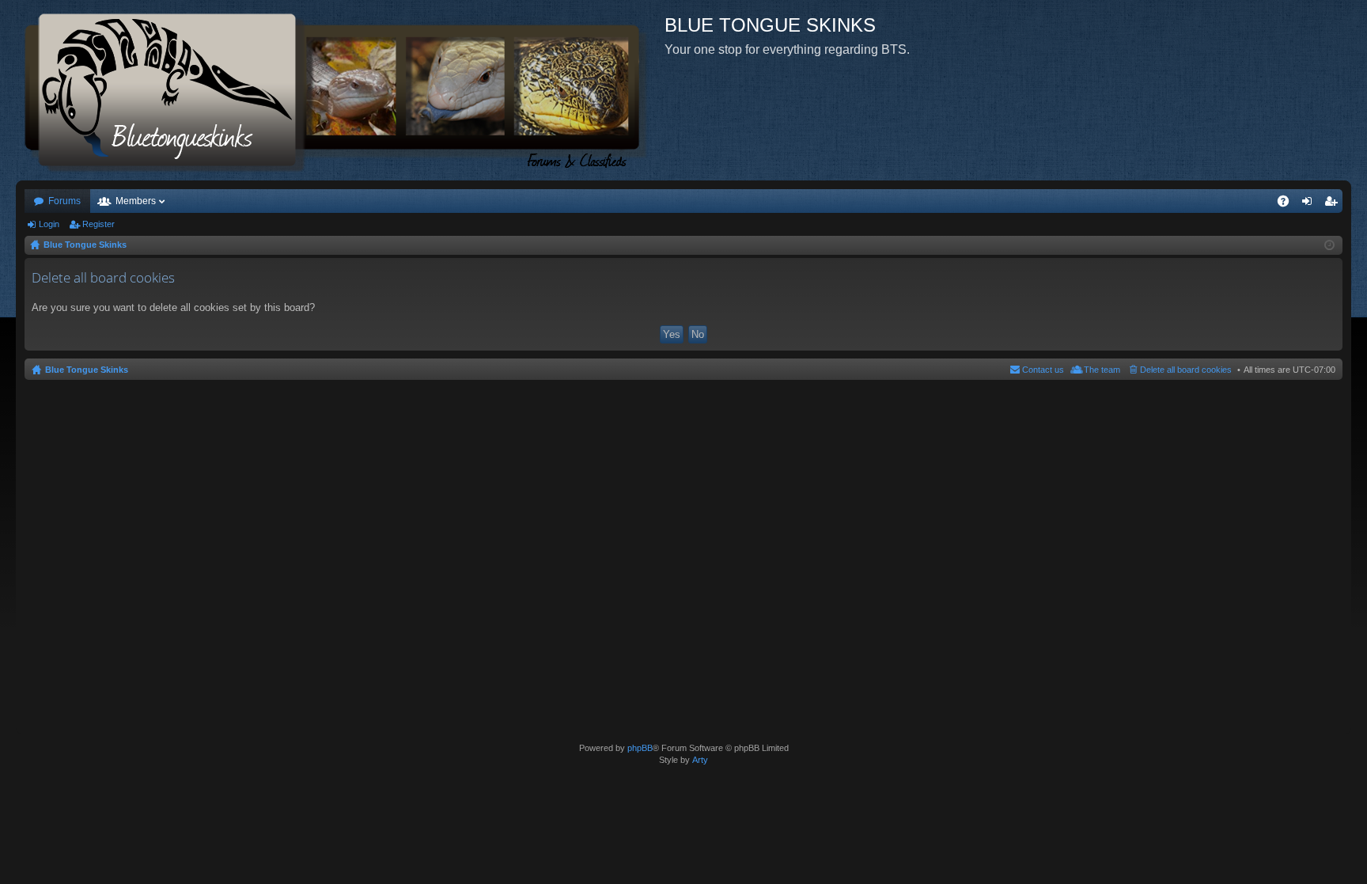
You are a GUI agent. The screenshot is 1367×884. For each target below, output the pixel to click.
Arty (700, 759)
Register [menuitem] (1333, 204)
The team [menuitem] (1102, 369)
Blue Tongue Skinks (86, 369)
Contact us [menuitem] (1043, 369)
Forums (64, 201)
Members (135, 201)
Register (98, 224)
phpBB (640, 748)
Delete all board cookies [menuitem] (1186, 369)
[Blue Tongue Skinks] (340, 90)
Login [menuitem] (1310, 204)
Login (49, 224)
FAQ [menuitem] (1288, 204)
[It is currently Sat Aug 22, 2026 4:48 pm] (1329, 245)
